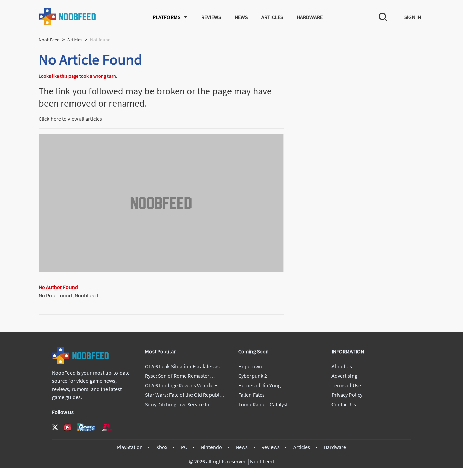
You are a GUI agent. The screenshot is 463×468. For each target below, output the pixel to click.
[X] (55, 427)
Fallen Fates (251, 394)
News (241, 17)
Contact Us (343, 404)
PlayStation (130, 447)
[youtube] (67, 427)
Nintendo (211, 447)
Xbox (161, 447)
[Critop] (107, 427)
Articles (272, 17)
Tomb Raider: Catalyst (263, 404)
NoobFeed (49, 40)
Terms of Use (346, 385)
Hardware (310, 17)
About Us (341, 366)
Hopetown (250, 366)
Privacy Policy (346, 394)
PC (184, 447)
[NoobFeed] (67, 16)
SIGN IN (412, 17)
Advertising (344, 375)
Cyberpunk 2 (252, 375)
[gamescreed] (86, 427)
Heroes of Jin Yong (259, 385)
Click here (50, 118)
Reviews (211, 17)
